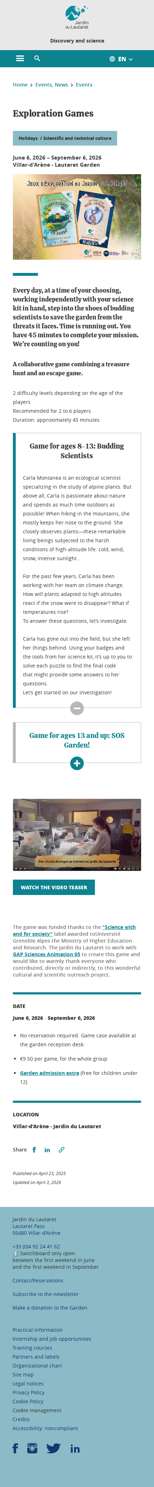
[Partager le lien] (61, 1150)
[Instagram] (32, 1450)
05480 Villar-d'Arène (37, 1232)
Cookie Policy (28, 1401)
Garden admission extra (49, 1073)
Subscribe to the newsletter (46, 1294)
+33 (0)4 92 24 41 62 (36, 1246)
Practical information (38, 1329)
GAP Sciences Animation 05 (46, 954)
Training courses (32, 1347)
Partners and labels (36, 1356)
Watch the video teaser (54, 887)
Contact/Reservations (38, 1280)
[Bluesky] (53, 1450)
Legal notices (28, 1383)
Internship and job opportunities (52, 1338)
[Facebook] (15, 1450)
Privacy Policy (28, 1392)
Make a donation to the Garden (50, 1307)
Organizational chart (37, 1365)
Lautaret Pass (29, 1226)
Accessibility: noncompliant (45, 1428)
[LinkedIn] (75, 1450)
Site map (23, 1374)
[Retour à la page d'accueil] (77, 17)
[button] (37, 58)
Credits (21, 1419)
